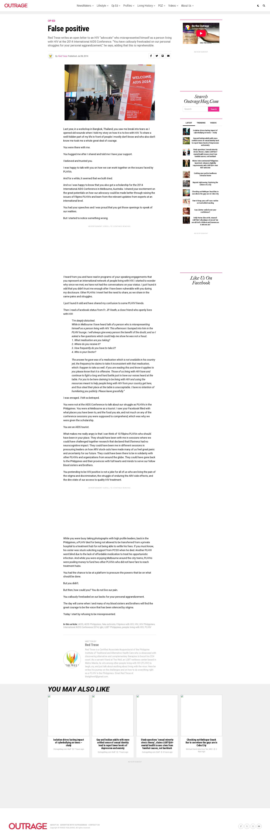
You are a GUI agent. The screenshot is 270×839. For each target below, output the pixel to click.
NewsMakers (84, 5)
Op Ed (115, 5)
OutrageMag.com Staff (62, 749)
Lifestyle (101, 5)
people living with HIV (133, 627)
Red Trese (62, 56)
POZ (160, 5)
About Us (186, 5)
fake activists (108, 624)
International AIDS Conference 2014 (81, 627)
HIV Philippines (147, 624)
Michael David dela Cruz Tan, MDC (199, 749)
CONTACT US (94, 825)
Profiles (127, 5)
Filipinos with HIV (125, 624)
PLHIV (148, 627)
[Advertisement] (110, 248)
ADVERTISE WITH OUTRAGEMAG (73, 825)
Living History (145, 5)
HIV (136, 624)
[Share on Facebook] (151, 55)
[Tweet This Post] (156, 55)
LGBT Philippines (112, 627)
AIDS (80, 624)
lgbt (101, 627)
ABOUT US (54, 825)
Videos (172, 5)
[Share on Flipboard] (162, 55)
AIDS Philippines (92, 624)
